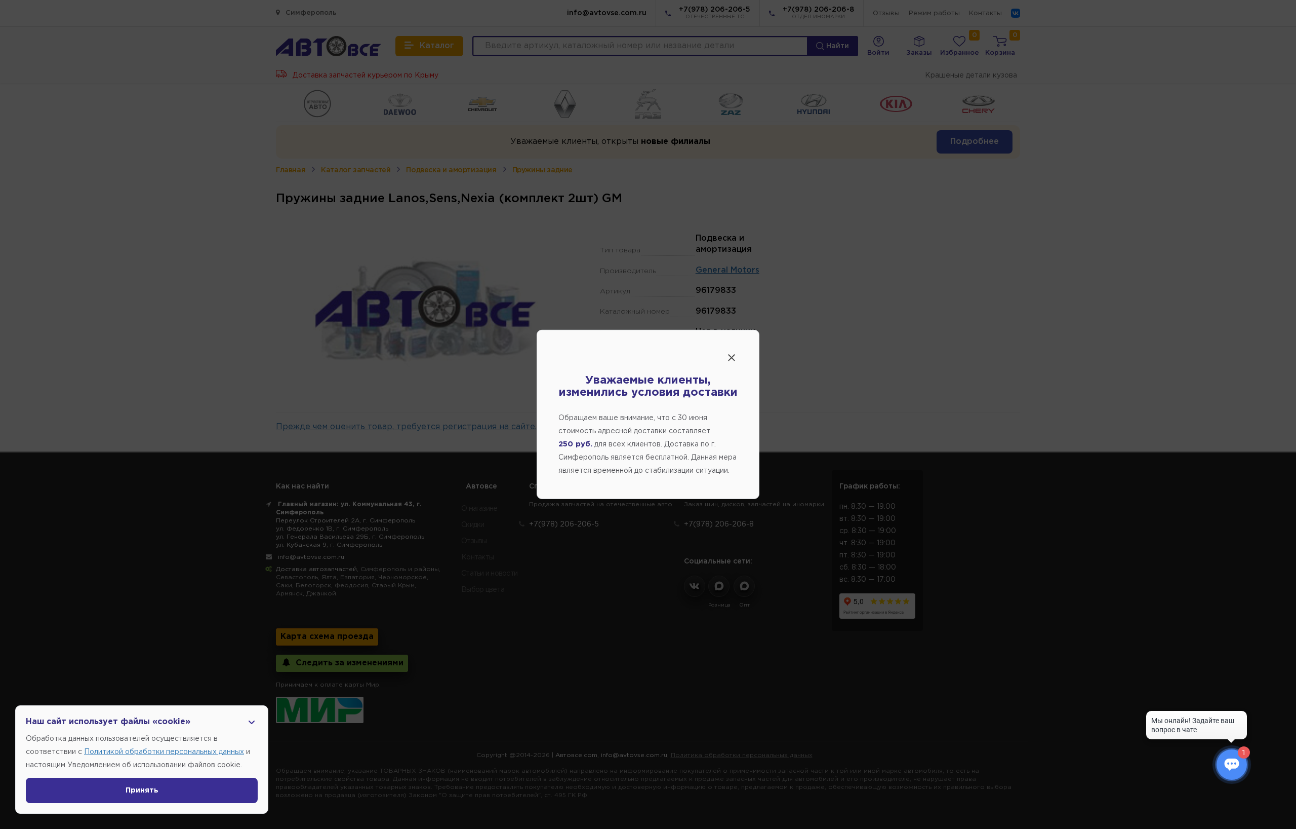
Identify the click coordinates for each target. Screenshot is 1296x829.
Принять (142, 790)
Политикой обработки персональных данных (164, 752)
